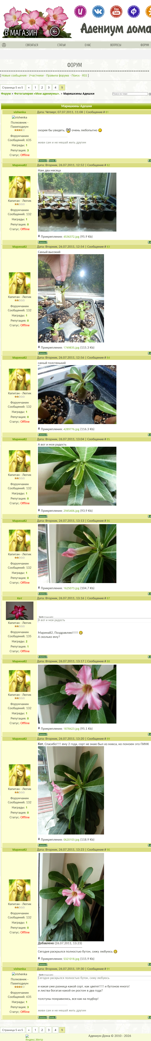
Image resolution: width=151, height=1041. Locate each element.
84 (108, 357)
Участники (36, 75)
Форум (6, 93)
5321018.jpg (71, 959)
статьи (61, 45)
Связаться (32, 45)
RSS (84, 75)
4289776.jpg (71, 429)
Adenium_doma (80, 11)
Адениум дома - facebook (134, 11)
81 (107, 112)
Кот (19, 598)
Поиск (76, 75)
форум (145, 45)
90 (108, 849)
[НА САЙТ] (56, 31)
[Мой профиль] (4, 45)
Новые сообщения (14, 75)
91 (108, 969)
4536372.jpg (71, 236)
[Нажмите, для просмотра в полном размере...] (77, 202)
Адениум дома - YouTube (116, 11)
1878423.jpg (71, 728)
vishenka (20, 112)
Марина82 (19, 165)
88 (108, 661)
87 (108, 598)
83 (108, 246)
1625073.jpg (71, 588)
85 (108, 439)
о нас (88, 45)
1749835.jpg (71, 347)
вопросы (115, 45)
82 (108, 165)
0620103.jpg (71, 839)
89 (108, 739)
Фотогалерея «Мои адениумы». (37, 93)
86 (108, 521)
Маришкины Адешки (78, 93)
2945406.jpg (71, 511)
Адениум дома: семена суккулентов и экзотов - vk (98, 11)
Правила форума (57, 75)
